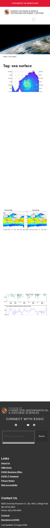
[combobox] (18, 436)
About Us (5, 463)
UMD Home (6, 468)
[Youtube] (28, 425)
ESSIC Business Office (11, 472)
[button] (33, 20)
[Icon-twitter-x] (22, 425)
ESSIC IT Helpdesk (10, 476)
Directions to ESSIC (10, 520)
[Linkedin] (34, 425)
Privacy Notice (8, 481)
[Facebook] (16, 425)
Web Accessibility (9, 485)
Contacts (5, 516)
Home (5, 57)
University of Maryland (25, 3)
